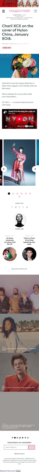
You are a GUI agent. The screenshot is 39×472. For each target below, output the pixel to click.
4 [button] (21, 193)
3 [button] (17, 193)
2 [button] (13, 193)
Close (18, 471)
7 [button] (19, 196)
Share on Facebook (12, 207)
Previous (4, 169)
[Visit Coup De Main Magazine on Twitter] (22, 438)
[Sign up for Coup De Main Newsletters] (28, 438)
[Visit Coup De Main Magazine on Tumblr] (25, 438)
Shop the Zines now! (7, 471)
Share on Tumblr (23, 207)
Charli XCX (6, 47)
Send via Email (27, 207)
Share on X (15, 207)
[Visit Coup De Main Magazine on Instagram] (17, 438)
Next (35, 169)
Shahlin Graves (22, 43)
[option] (19, 162)
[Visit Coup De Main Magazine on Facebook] (12, 438)
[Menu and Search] (3, 11)
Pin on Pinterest (19, 207)
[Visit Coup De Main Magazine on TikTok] (20, 438)
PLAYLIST (35, 11)
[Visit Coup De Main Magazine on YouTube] (15, 438)
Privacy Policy (19, 453)
